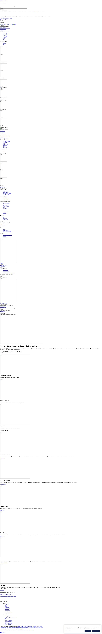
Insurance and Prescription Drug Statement (23, 627)
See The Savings (3, 484)
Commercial (5, 36)
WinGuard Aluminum (6, 33)
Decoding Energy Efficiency (5, 224)
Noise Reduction (3, 29)
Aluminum (4, 43)
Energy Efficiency (6, 206)
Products (4, 229)
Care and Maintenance (8, 623)
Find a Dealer (2, 306)
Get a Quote (2, 311)
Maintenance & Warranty (7, 231)
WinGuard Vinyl (5, 34)
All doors (2, 186)
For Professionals (5, 270)
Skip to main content (3, 0)
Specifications (5, 212)
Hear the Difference (3, 562)
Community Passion (3, 265)
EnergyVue (4, 37)
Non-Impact (5, 218)
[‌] (0, 632)
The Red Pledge (7, 610)
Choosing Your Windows (7, 193)
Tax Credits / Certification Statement (11, 617)
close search (8, 310)
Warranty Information (8, 621)
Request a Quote (3, 307)
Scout (3, 39)
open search (3, 310)
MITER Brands (7, 608)
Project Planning (7, 616)
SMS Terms (40, 626)
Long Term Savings (6, 194)
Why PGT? (2, 263)
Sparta (4, 38)
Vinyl (3, 44)
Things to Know (5, 191)
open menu (7, 314)
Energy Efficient (3, 27)
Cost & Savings (5, 230)
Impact (4, 217)
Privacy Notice (20, 626)
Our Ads (30, 626)
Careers (6, 605)
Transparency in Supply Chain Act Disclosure (8, 627)
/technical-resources (3, 303)
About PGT (7, 604)
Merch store (7, 607)
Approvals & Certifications (7, 235)
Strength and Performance (4, 138)
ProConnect (7, 609)
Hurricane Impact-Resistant (5, 28)
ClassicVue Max (5, 35)
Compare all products (8, 613)
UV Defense (5, 208)
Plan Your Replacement (6, 199)
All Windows (2, 131)
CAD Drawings (7, 618)
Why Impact (2, 132)
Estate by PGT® (5, 147)
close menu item (12, 314)
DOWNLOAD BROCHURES (5, 594)
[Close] (99, 626)
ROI (3, 204)
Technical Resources (6, 211)
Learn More (2, 457)
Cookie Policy (26, 626)
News (6, 606)
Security (1, 30)
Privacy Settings (68, 630)
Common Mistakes (6, 192)
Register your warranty (8, 620)
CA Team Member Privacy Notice (37, 627)
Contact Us (6, 622)
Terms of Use (35, 626)
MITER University (6, 213)
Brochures (4, 236)
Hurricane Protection (6, 203)
